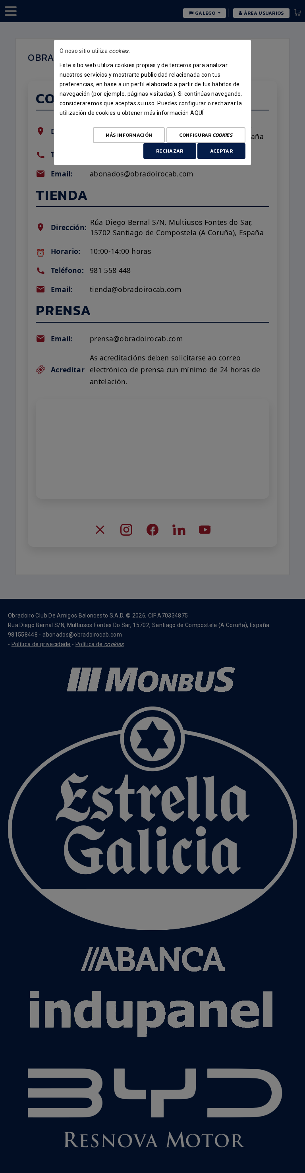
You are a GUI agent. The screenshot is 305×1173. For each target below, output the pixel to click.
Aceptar (221, 151)
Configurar (206, 135)
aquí (196, 113)
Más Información (129, 135)
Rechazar (169, 151)
